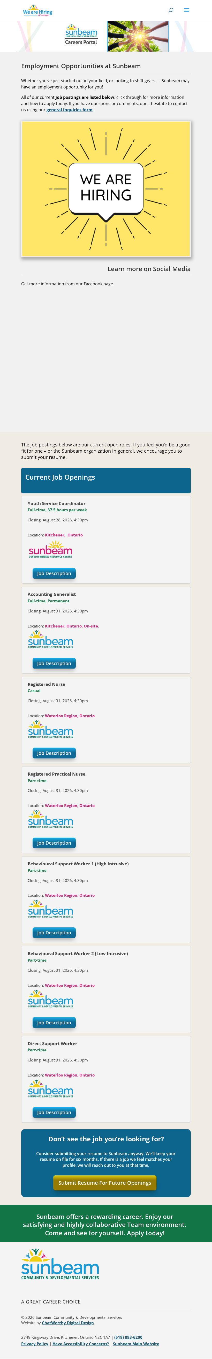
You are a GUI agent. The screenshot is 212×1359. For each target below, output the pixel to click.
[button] (187, 13)
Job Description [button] (54, 573)
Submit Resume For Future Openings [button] (104, 1182)
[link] (37, 10)
